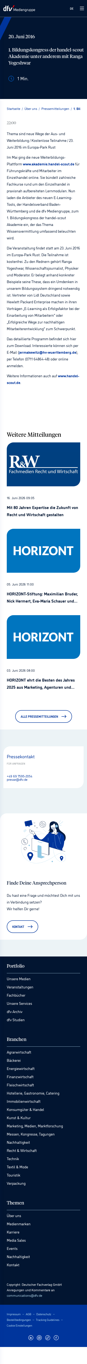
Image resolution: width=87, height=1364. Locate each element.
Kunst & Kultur (19, 1117)
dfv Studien (16, 1019)
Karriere (13, 1231)
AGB (28, 1314)
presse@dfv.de (17, 779)
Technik (13, 1158)
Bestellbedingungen (19, 1320)
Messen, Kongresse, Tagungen (31, 1133)
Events (12, 1248)
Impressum (14, 1314)
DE (71, 8)
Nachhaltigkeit (18, 1142)
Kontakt (13, 1264)
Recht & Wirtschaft (22, 1150)
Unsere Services (19, 1003)
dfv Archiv (14, 1011)
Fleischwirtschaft (20, 1084)
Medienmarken (19, 1223)
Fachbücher (16, 994)
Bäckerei (14, 1060)
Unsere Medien (19, 978)
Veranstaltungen (20, 986)
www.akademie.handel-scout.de (48, 163)
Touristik (13, 1174)
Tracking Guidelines (47, 1320)
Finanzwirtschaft (20, 1076)
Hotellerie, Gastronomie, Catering (33, 1092)
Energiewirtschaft (21, 1068)
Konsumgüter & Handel (25, 1109)
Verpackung (16, 1183)
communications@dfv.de (24, 1295)
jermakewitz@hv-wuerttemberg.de (47, 352)
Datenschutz (43, 1314)
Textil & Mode (17, 1166)
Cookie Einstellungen (19, 1325)
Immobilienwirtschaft (24, 1101)
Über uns (14, 1215)
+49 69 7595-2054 (19, 776)
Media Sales (16, 1240)
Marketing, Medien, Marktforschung (35, 1125)
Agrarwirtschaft (19, 1051)
